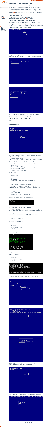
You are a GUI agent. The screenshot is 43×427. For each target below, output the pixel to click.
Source (33, 0)
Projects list (2, 31)
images (14, 12)
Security (2, 25)
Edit (30, 0)
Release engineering (3, 30)
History (35, 0)
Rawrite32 (26, 18)
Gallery (2, 14)
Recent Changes (40, 0)
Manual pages (3, 20)
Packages (2, 16)
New (37, 0)
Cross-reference (3, 29)
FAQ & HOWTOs (3, 18)
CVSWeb (2, 27)
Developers (1, 26)
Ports (1, 15)
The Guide (2, 19)
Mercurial (2, 28)
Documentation (2, 17)
